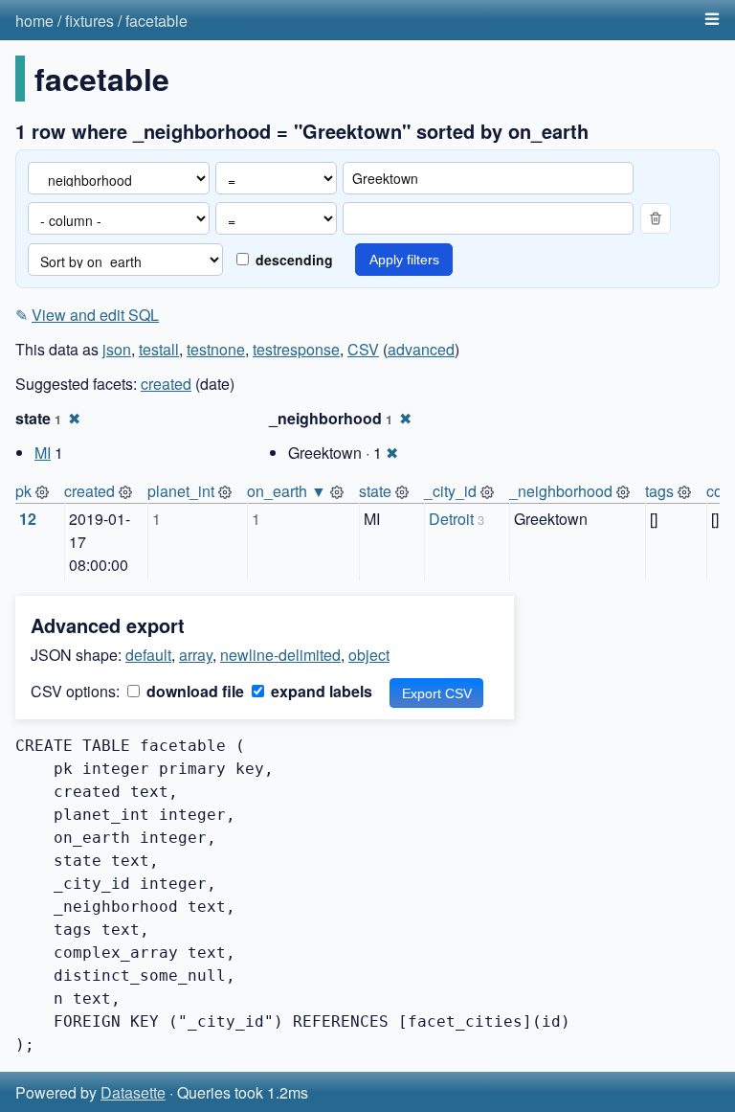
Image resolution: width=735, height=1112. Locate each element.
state (375, 491)
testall (159, 349)
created (166, 384)
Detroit (451, 519)
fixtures (89, 21)
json (116, 349)
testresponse (296, 349)
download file (193, 691)
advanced (421, 349)
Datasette (133, 1092)
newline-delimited (280, 655)
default (148, 655)
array (195, 655)
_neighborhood (560, 491)
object (369, 655)
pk (23, 491)
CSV (363, 349)
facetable (156, 21)
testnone (216, 349)
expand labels (319, 691)
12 (27, 519)
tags (659, 491)
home (34, 21)
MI (42, 453)
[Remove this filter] (655, 218)
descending (292, 259)
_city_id (450, 491)
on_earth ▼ (286, 491)
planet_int (180, 491)
